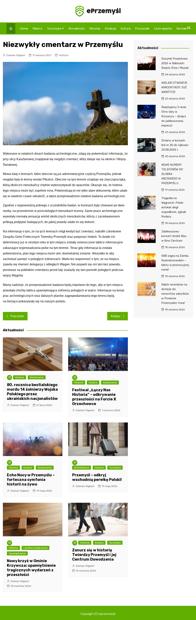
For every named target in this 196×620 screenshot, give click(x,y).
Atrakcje (110, 28)
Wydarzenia (37, 377)
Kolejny (115, 316)
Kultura (126, 28)
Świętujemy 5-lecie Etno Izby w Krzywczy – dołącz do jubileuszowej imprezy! (173, 116)
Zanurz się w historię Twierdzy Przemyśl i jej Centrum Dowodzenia (94, 555)
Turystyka (54, 28)
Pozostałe (142, 28)
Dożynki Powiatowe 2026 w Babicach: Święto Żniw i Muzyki (175, 63)
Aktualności (76, 28)
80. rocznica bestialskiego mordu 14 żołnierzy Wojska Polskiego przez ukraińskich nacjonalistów (32, 391)
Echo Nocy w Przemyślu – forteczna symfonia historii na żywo (31, 479)
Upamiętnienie (17, 553)
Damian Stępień (16, 55)
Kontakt (182, 28)
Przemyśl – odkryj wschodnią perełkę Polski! (97, 477)
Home (24, 28)
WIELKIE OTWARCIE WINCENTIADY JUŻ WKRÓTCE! (174, 87)
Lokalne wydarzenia (35, 547)
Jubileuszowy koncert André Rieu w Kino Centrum (173, 236)
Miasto (37, 28)
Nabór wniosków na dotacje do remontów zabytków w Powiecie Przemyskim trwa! (175, 294)
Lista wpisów (163, 28)
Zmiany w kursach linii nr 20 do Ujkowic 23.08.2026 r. (174, 145)
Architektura (81, 467)
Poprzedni (17, 316)
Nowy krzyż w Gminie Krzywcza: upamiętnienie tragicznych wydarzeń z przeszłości (31, 567)
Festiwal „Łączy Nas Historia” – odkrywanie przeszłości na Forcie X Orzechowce (94, 397)
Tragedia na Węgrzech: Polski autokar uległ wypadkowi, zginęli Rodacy (173, 207)
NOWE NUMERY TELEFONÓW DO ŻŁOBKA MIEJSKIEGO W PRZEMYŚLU (172, 174)
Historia (94, 28)
